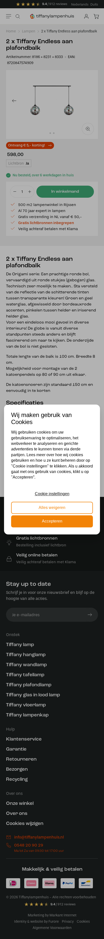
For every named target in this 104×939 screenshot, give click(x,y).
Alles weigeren (52, 507)
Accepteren (52, 521)
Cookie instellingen (52, 494)
